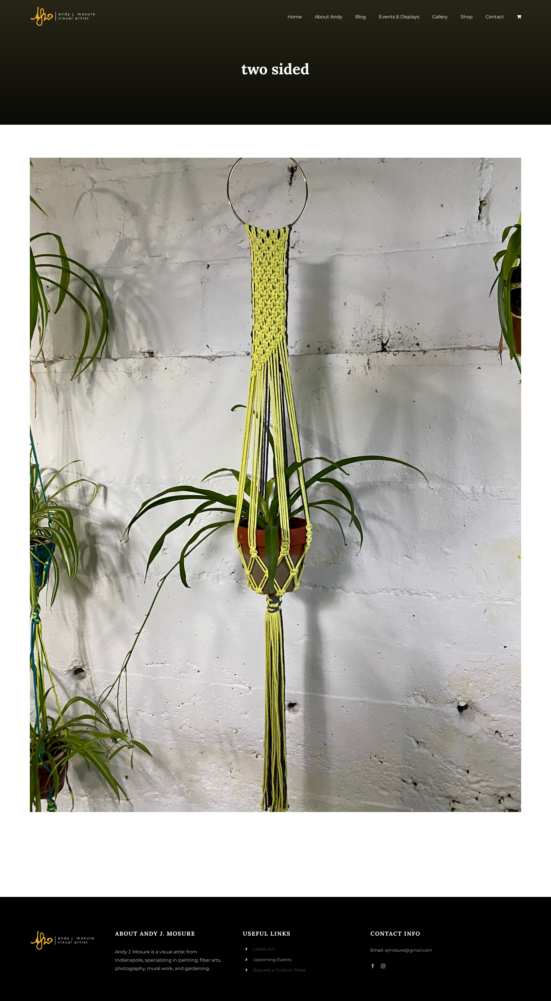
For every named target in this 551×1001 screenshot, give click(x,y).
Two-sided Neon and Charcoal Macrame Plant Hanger (276, 485)
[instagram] (383, 966)
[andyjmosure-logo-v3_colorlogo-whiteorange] (63, 8)
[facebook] (372, 966)
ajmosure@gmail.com (408, 950)
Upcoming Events (272, 959)
